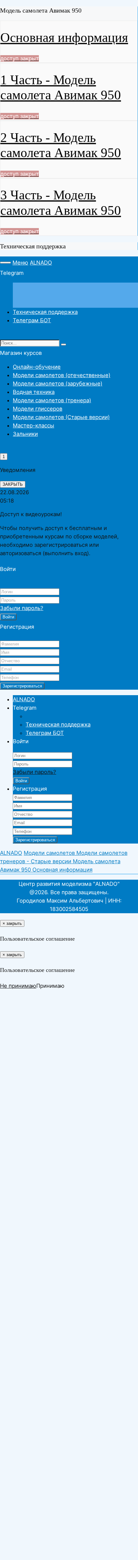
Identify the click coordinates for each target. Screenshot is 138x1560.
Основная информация (62, 869)
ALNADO (41, 262)
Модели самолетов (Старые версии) (61, 417)
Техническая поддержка (45, 312)
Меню (20, 262)
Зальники (25, 434)
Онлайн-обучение (37, 367)
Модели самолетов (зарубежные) (57, 383)
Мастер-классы (33, 425)
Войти (8, 617)
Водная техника (34, 392)
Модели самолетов (50, 853)
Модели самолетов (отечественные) (61, 375)
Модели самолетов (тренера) (52, 400)
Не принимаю (18, 986)
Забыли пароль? (21, 608)
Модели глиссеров (37, 408)
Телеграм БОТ (32, 320)
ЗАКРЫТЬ (13, 484)
